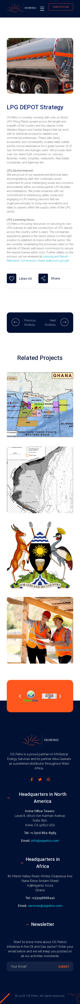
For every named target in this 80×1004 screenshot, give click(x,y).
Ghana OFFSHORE (28, 425)
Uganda (20, 576)
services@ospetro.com (45, 906)
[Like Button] (11, 278)
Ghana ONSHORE (27, 501)
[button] (19, 696)
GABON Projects (27, 651)
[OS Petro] (21, 8)
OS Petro (22, 420)
